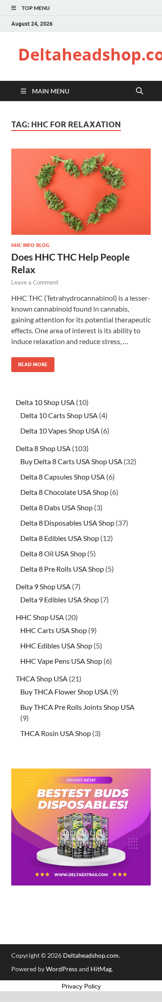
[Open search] (139, 91)
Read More (29, 362)
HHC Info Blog (30, 245)
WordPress (61, 969)
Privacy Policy (81, 986)
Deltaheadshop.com (91, 955)
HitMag (101, 969)
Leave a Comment (34, 282)
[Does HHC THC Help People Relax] (81, 192)
